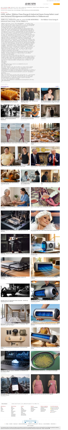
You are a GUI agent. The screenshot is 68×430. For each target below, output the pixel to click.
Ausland (12, 412)
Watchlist (32, 408)
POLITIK (17, 7)
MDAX (2, 408)
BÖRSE (9, 7)
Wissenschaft (13, 411)
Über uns (40, 423)
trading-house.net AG (44, 407)
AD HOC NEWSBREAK (34, 407)
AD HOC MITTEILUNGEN (4, 8)
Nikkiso (6, 12)
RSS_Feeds (32, 410)
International (13, 415)
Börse (12, 10)
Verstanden (46, 428)
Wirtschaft (12, 408)
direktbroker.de (43, 410)
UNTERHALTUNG (24, 7)
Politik (12, 409)
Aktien (22, 412)
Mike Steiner (53, 423)
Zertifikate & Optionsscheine (23, 414)
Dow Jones (2, 411)
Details (43, 428)
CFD (21, 407)
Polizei (12, 413)
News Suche (56, 4)
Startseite (9, 10)
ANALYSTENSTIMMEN (10, 8)
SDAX (1, 410)
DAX (1, 407)
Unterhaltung (13, 414)
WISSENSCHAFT (29, 7)
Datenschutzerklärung (23, 423)
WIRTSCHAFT (13, 7)
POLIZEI (37, 7)
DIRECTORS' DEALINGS (21, 8)
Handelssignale (23, 411)
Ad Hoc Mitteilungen (17, 10)
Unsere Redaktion (46, 423)
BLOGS (47, 0)
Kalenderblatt (13, 416)
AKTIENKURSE (5, 7)
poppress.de (43, 411)
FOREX (22, 408)
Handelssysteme (23, 410)
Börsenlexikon (4, 403)
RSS (55, 0)
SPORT (20, 7)
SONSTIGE (46, 7)
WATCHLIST (58, 0)
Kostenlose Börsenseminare (43, 409)
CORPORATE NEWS (15, 8)
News (7, 423)
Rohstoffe (22, 409)
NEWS (2, 7)
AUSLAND (34, 7)
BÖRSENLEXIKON (51, 0)
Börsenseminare (23, 415)
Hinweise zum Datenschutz (33, 423)
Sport (12, 410)
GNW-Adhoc (3, 12)
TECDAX (2, 409)
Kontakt (32, 411)
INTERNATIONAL (42, 7)
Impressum (15, 423)
